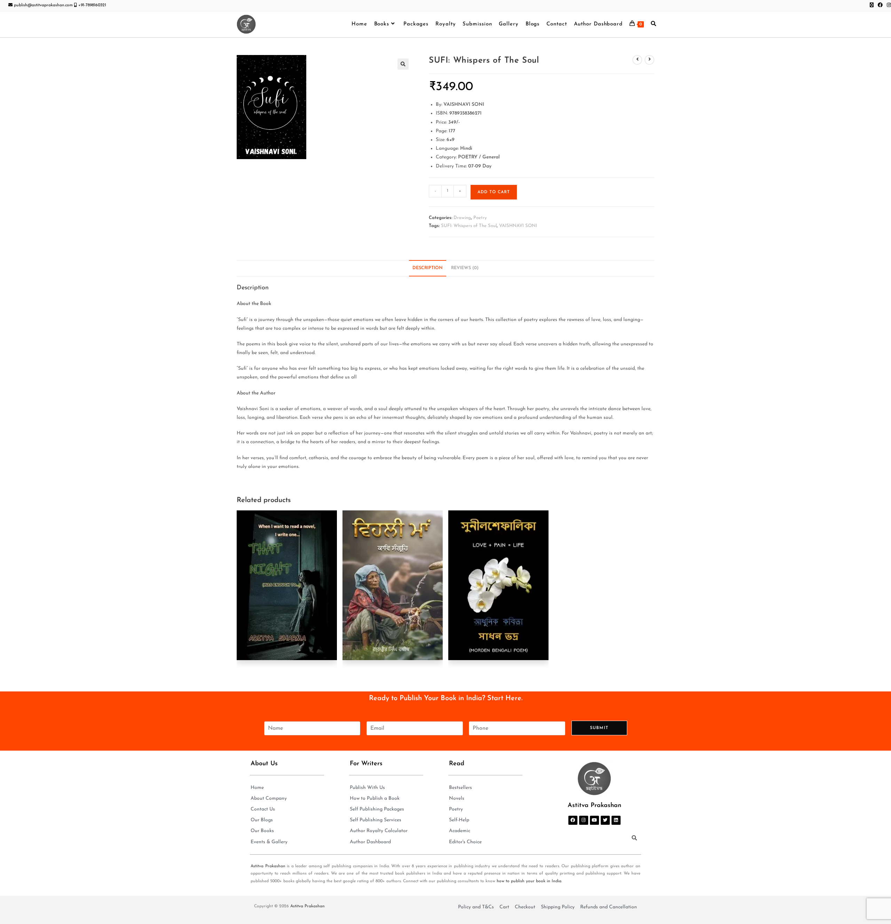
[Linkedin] (616, 820)
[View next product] (649, 60)
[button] (403, 64)
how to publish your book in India (529, 881)
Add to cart (494, 192)
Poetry (480, 218)
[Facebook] (572, 820)
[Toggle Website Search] (653, 24)
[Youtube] (594, 820)
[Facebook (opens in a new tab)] (880, 5)
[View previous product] (637, 60)
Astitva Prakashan (268, 866)
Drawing (462, 218)
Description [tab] (427, 268)
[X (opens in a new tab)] (872, 5)
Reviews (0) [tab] (465, 268)
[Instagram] (583, 820)
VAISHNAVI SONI (518, 226)
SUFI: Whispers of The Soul (469, 226)
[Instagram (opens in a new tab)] (888, 5)
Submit (599, 728)
